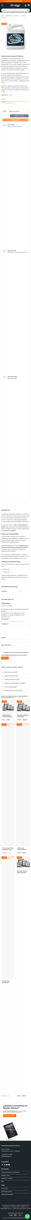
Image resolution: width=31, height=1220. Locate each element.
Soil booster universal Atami (21, 848)
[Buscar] (28, 10)
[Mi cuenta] (25, 5)
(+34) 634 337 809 (6, 1154)
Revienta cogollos (10, 103)
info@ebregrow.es (6, 1156)
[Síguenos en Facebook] (2, 1165)
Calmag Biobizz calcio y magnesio (7, 715)
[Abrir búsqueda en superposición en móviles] (14, 10)
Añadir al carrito (19, 115)
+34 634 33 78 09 (12, 378)
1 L (19, 591)
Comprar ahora (15, 120)
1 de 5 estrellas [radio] (2, 621)
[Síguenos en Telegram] (9, 1165)
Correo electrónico (6, 645)
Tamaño (4, 111)
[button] (2, 5)
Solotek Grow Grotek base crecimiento (6, 982)
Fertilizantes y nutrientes (12, 15)
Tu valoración (5, 624)
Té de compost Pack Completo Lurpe (7, 848)
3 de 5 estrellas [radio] (9, 621)
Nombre (3, 637)
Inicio (2, 15)
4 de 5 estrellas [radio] (14, 621)
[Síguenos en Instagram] (4, 1165)
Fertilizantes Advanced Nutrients (14, 101)
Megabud (24, 558)
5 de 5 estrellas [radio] (21, 621)
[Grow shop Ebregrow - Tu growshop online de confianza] (15, 5)
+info (23, 1)
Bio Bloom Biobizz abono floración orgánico (22, 872)
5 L (21, 591)
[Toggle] (2, 672)
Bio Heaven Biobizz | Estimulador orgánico (23, 716)
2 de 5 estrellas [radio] (4, 621)
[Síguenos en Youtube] (7, 1165)
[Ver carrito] (29, 5)
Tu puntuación (5, 619)
